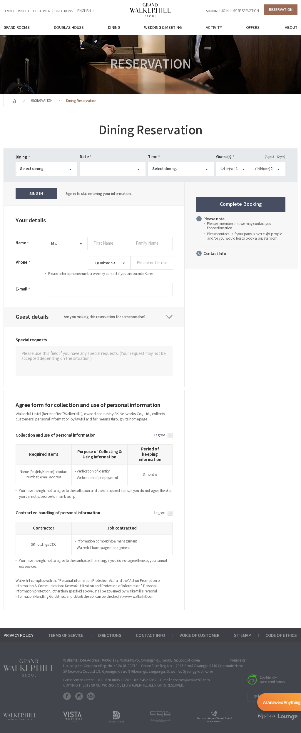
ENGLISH (84, 11)
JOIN (224, 11)
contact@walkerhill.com (191, 680)
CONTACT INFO (150, 635)
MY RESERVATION (246, 11)
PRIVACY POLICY (19, 635)
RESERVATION (280, 10)
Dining (21, 157)
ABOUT (291, 27)
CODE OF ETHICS (281, 635)
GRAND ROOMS (17, 27)
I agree (159, 435)
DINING (114, 27)
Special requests (31, 340)
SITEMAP (242, 635)
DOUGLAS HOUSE (69, 27)
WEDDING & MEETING (162, 27)
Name (21, 243)
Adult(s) (226, 169)
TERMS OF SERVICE (65, 635)
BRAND (9, 11)
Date (84, 157)
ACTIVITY (214, 27)
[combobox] (46, 169)
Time (152, 157)
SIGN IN (211, 11)
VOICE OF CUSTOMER (34, 11)
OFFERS (253, 27)
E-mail (21, 289)
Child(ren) (262, 169)
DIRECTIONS (63, 11)
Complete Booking (241, 204)
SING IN (36, 193)
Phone (22, 262)
